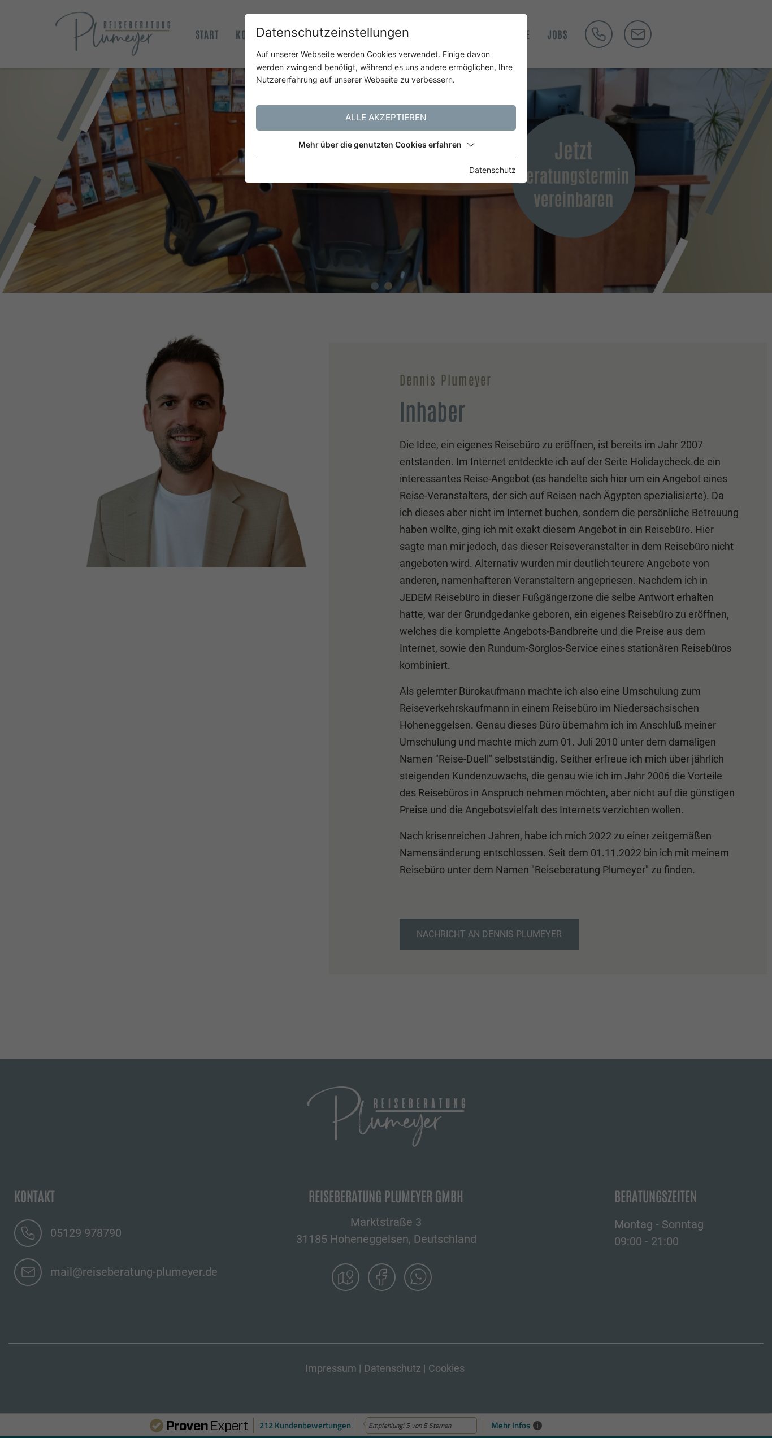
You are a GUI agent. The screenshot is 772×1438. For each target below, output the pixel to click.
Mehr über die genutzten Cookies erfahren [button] (380, 144)
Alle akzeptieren (386, 117)
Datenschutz (492, 170)
